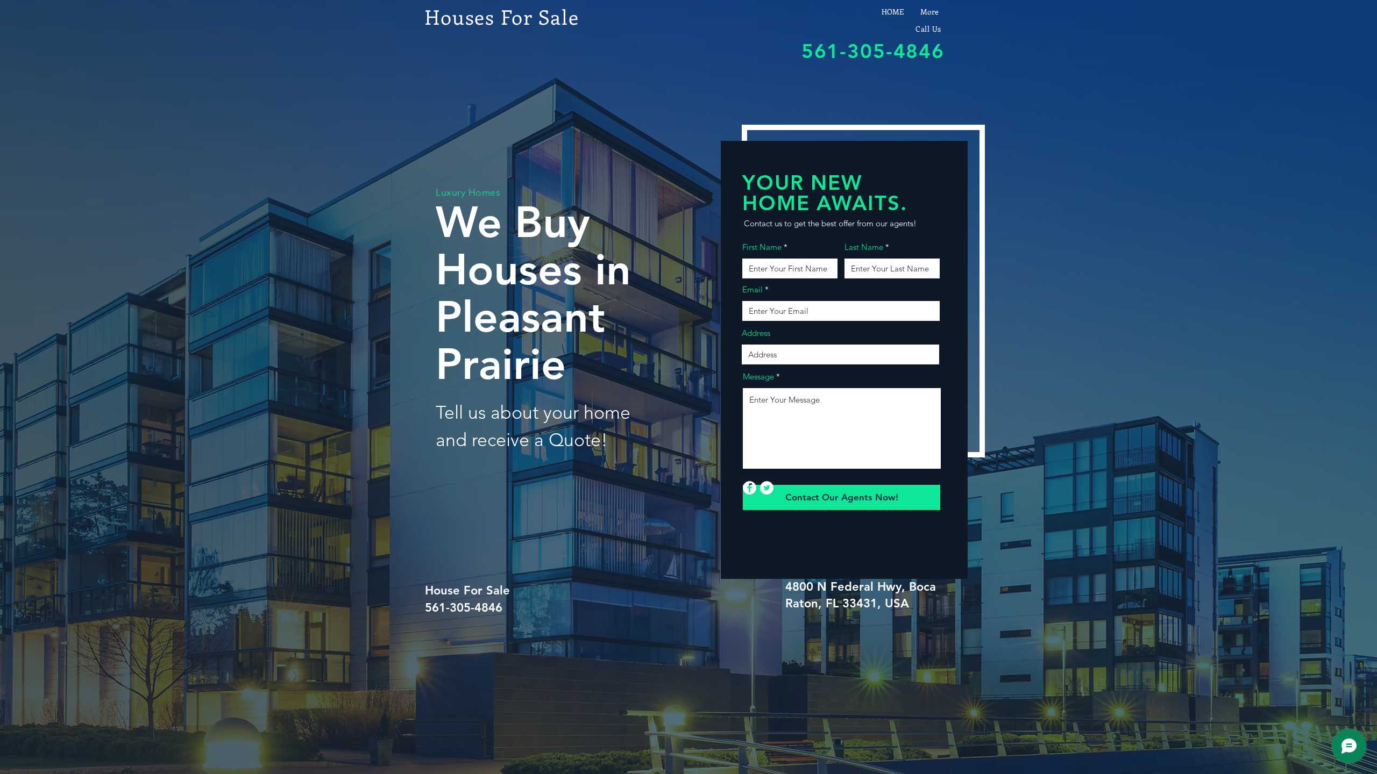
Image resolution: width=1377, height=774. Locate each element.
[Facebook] (749, 487)
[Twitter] (766, 487)
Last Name (863, 247)
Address (756, 333)
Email (752, 289)
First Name (762, 247)
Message (758, 376)
